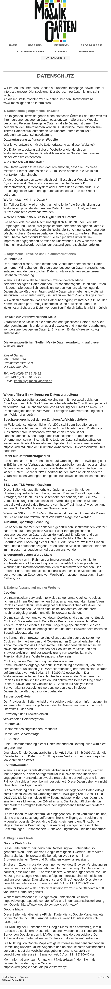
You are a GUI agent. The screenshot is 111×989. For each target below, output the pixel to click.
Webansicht (103, 977)
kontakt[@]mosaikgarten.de (33, 381)
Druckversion (12, 977)
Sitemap (24, 977)
